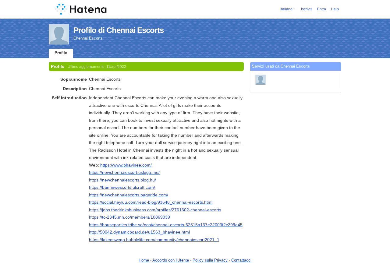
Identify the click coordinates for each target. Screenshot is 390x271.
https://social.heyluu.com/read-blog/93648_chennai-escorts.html (150, 202)
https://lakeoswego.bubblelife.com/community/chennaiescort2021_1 (154, 239)
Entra (321, 9)
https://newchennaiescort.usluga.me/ (124, 172)
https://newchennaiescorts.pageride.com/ (128, 194)
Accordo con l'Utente (170, 260)
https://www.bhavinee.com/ (126, 165)
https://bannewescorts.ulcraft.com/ (122, 187)
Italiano (286, 9)
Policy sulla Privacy (210, 260)
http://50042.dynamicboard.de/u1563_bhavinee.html (139, 232)
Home (144, 260)
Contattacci (241, 260)
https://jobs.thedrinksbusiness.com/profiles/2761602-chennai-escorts (155, 209)
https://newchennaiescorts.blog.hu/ (122, 180)
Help (335, 9)
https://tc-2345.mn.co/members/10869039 (129, 217)
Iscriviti (306, 9)
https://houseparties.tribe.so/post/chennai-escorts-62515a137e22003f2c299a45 (166, 224)
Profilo (61, 53)
